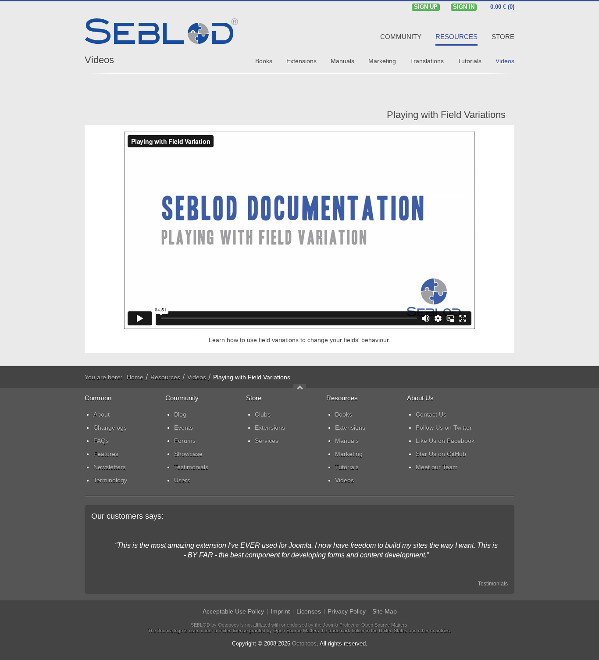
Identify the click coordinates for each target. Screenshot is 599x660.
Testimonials (493, 584)
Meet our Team (437, 467)
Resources (165, 377)
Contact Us (431, 414)
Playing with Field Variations (446, 114)
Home (135, 377)
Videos (99, 59)
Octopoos (304, 643)
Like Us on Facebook (445, 440)
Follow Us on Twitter (444, 427)
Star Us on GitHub (441, 453)
